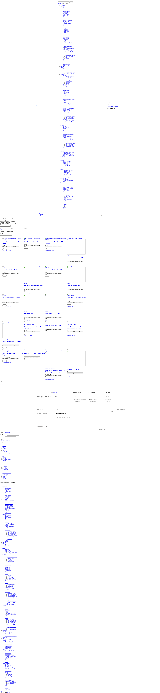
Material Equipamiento (67, 46)
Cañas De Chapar (69, 77)
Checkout (4, 457)
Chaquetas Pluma (66, 153)
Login (1, 439)
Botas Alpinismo (66, 64)
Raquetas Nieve (66, 31)
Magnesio (67, 83)
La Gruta (4, 446)
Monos (64, 137)
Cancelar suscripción (6, 453)
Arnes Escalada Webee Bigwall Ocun (54, 269)
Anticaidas (65, 186)
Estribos (64, 101)
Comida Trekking (66, 11)
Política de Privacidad (6, 473)
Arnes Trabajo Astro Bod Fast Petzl (11, 341)
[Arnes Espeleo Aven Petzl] (77, 274)
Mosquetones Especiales (70, 143)
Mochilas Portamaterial (67, 200)
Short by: (2, 233)
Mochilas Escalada (66, 110)
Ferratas (64, 102)
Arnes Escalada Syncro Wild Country (33, 285)
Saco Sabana (65, 69)
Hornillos (65, 13)
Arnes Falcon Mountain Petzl (52, 313)
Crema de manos (69, 78)
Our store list (5, 469)
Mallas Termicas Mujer (67, 174)
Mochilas (65, 47)
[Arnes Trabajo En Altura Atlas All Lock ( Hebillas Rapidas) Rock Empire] (77, 323)
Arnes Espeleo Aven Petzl (73, 285)
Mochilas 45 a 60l (66, 165)
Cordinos (67, 94)
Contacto (4, 448)
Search (71, 2)
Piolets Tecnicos (66, 29)
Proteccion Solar (66, 15)
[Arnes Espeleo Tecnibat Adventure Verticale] (11, 294)
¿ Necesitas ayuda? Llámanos (113, 106)
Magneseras (68, 82)
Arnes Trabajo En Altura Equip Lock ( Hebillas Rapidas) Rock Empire (55, 371)
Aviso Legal (4, 451)
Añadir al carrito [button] (27, 320)
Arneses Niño (65, 86)
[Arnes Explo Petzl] (34, 302)
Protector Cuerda (69, 42)
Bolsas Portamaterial (70, 48)
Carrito (3, 455)
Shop (3, 447)
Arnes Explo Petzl (28, 313)
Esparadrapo (68, 80)
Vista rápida (12, 246)
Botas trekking (66, 65)
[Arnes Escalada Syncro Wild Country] (34, 274)
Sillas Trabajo (65, 208)
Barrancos (62, 33)
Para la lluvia (63, 178)
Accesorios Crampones (67, 20)
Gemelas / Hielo (69, 98)
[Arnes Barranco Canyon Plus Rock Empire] (11, 238)
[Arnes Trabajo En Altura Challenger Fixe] (32, 349)
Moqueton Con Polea (70, 112)
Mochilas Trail (66, 168)
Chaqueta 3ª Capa (66, 171)
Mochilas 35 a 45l (66, 164)
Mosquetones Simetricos (70, 55)
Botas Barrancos (66, 37)
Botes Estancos (66, 38)
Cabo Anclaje (65, 39)
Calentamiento (66, 90)
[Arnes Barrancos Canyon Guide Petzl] (32, 238)
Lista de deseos (6, 246)
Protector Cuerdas (69, 133)
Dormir (61, 67)
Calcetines (65, 10)
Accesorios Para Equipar (70, 76)
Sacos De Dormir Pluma (70, 73)
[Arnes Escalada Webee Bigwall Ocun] (53, 266)
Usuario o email (3, 434)
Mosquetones (65, 49)
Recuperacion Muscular (67, 124)
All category (62, 5)
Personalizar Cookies (6, 470)
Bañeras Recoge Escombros (68, 188)
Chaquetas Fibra (66, 172)
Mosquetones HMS (69, 115)
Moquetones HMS (69, 50)
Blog (3, 452)
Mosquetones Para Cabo (70, 116)
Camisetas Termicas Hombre (68, 152)
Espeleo (62, 125)
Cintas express (66, 92)
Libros (61, 157)
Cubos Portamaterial (70, 203)
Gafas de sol (62, 150)
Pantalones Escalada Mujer (68, 175)
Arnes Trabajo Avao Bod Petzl (53, 325)
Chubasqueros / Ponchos (68, 180)
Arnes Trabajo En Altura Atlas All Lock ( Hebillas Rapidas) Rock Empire (77, 327)
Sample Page (5, 474)
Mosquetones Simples (70, 56)
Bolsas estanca (66, 179)
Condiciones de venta (6, 459)
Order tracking (5, 467)
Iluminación (62, 156)
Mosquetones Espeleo (67, 138)
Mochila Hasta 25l (66, 163)
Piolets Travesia (66, 30)
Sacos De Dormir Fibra (70, 72)
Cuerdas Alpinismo (67, 25)
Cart (3, 456)
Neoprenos (65, 57)
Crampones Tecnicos (67, 23)
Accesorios (62, 6)
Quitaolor (65, 16)
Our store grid (5, 468)
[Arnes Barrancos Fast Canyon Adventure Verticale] (55, 238)
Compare (16, 246)
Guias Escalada (66, 159)
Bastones (62, 62)
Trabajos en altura (64, 182)
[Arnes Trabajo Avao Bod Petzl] (51, 322)
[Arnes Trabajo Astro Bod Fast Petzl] (13, 330)
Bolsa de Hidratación (67, 161)
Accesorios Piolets (66, 21)
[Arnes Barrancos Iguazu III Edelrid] (77, 246)
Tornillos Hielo (66, 32)
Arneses (64, 36)
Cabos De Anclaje (66, 190)
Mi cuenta (4, 465)
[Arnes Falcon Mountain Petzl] (56, 302)
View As (1, 236)
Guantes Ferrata (69, 104)
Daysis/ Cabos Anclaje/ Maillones (69, 99)
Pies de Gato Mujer (69, 121)
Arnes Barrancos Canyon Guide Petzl (33, 241)
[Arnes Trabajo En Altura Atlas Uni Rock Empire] (12, 349)
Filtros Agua (65, 12)
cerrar (8, 692)
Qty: (3, 248)
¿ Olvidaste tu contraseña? (5, 440)
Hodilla (67, 206)
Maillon (64, 45)
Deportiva (67, 95)
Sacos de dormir (66, 71)
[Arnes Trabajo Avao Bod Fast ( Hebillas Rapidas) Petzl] (34, 323)
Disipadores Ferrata (69, 103)
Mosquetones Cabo (69, 54)
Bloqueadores (65, 89)
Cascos (64, 40)
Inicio (1, 218)
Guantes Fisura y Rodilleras (68, 108)
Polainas (64, 181)
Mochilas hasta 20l (66, 166)
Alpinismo (62, 19)
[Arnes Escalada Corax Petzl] (8, 266)
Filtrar (25, 228)
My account (4, 466)
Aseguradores (65, 87)
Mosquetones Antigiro (70, 52)
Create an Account (6, 432)
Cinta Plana (68, 194)
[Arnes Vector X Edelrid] (77, 357)
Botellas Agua (66, 7)
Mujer (61, 169)
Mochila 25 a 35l (66, 162)
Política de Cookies (6, 471)
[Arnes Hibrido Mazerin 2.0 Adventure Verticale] (76, 294)
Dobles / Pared (68, 96)
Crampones (65, 22)
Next (3, 384)
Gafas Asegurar (69, 81)
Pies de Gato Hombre (70, 120)
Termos (64, 17)
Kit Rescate (65, 27)
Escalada (62, 74)
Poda (64, 205)
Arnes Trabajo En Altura (68, 187)
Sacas (64, 147)
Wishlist (4, 478)
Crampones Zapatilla (67, 24)
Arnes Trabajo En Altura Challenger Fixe (34, 353)
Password (2, 437)
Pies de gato (65, 119)
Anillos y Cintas (66, 34)
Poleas (64, 59)
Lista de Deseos (5, 464)
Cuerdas (64, 41)
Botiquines (65, 8)
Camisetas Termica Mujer (68, 170)
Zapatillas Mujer (66, 177)
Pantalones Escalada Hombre (68, 155)
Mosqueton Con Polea (70, 51)
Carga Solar (62, 66)
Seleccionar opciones (6, 250)
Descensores (65, 100)
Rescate (64, 60)
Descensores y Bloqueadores (68, 43)
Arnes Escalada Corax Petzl (9, 269)
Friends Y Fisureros (67, 107)
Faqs (3, 461)
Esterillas (65, 68)
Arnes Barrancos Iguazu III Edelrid (76, 257)
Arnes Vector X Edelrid (73, 369)
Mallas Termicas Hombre (68, 154)
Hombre (62, 151)
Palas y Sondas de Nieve (68, 28)
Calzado (62, 63)
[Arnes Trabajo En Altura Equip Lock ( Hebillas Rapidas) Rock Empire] (56, 358)
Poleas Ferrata (68, 106)
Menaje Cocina (66, 14)
